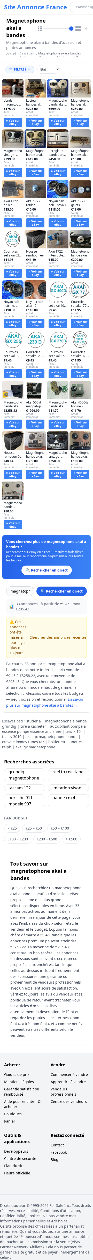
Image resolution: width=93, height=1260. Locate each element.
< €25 (12, 828)
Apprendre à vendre (68, 1081)
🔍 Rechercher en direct (62, 591)
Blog (54, 1159)
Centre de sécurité (20, 1158)
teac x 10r (73, 731)
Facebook (59, 1152)
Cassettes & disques (27, 55)
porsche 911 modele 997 (21, 801)
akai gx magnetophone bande (52, 736)
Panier (9, 1121)
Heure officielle (17, 1173)
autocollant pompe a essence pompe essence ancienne (44, 729)
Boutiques (13, 1113)
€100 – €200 (17, 839)
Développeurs (16, 1151)
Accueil (11, 54)
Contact (57, 1145)
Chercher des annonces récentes (58, 637)
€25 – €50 (34, 828)
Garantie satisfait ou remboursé (21, 1092)
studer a (33, 721)
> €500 (71, 839)
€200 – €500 (47, 839)
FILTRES (20, 69)
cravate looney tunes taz (23, 741)
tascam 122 (20, 788)
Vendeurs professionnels (63, 1092)
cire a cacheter (33, 726)
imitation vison (66, 788)
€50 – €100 (60, 828)
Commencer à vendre (69, 1074)
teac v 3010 (11, 736)
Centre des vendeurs (69, 1101)
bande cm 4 (63, 797)
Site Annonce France (35, 7)
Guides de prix (16, 1074)
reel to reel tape (67, 772)
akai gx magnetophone (35, 746)
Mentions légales (19, 1081)
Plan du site (14, 1165)
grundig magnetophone (24, 775)
